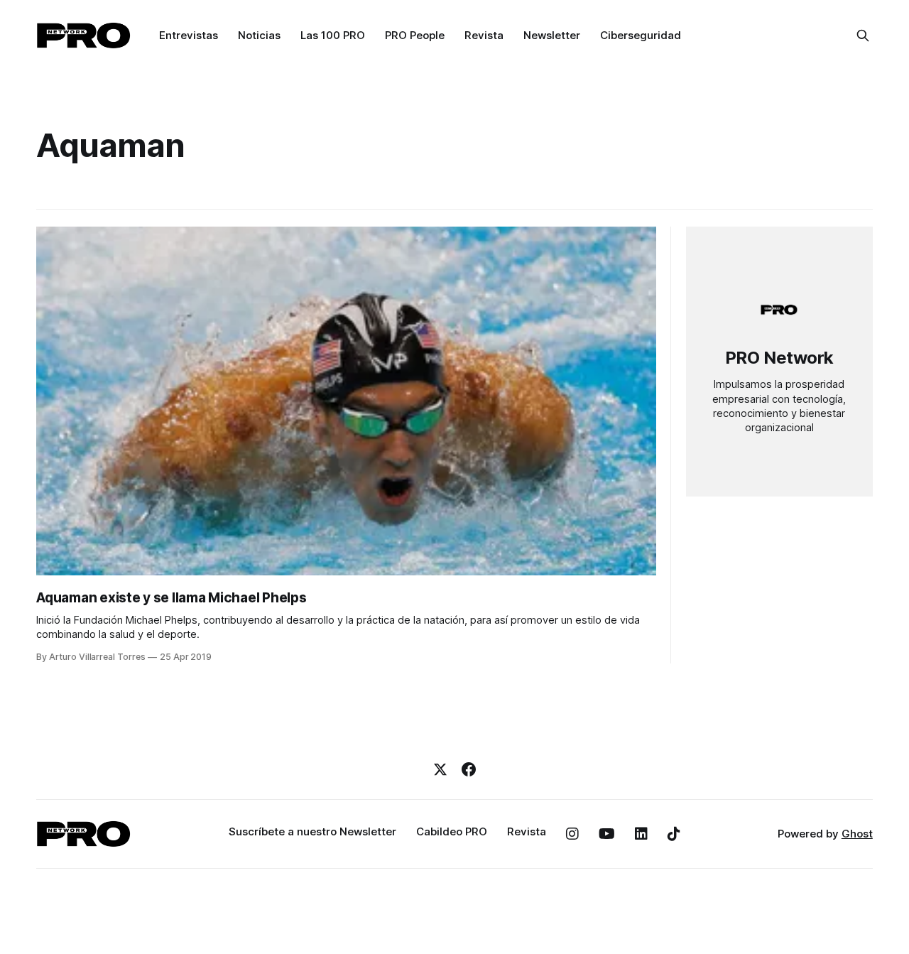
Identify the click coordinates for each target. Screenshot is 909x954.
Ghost (857, 833)
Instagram (572, 834)
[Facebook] (469, 769)
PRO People (415, 35)
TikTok (674, 834)
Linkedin (641, 834)
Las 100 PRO (332, 35)
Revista (484, 35)
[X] (440, 769)
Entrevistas (188, 35)
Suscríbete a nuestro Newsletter (312, 831)
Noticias (259, 35)
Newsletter (551, 35)
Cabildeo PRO (451, 831)
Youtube (607, 834)
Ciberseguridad (640, 35)
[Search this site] (862, 35)
